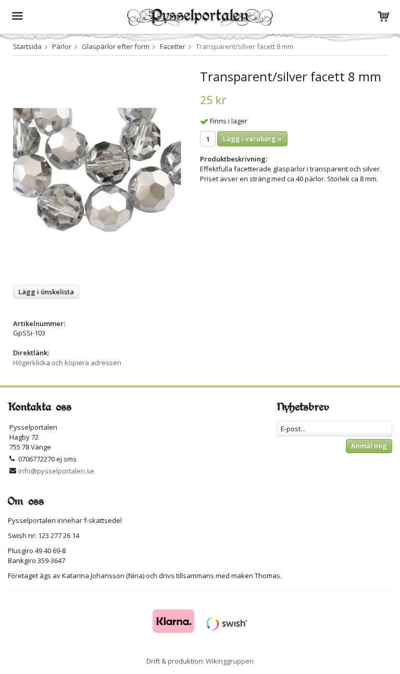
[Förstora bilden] (97, 173)
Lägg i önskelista (46, 291)
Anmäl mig (369, 446)
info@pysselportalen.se (56, 471)
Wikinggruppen (230, 661)
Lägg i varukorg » (252, 138)
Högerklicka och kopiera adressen (67, 362)
